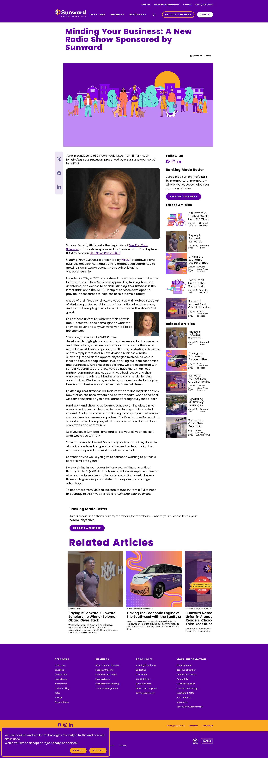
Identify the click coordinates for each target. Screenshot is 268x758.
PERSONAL (98, 14)
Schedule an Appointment (166, 4)
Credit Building (143, 679)
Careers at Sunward (186, 674)
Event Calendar (143, 683)
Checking (59, 670)
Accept (98, 750)
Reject (78, 750)
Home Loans (61, 679)
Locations (145, 4)
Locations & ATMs (185, 693)
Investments (61, 683)
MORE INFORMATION (191, 659)
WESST (126, 260)
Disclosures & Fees (186, 683)
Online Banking (62, 688)
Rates (57, 693)
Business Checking (104, 670)
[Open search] (154, 15)
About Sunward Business (107, 665)
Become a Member (184, 196)
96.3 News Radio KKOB (105, 253)
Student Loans (62, 702)
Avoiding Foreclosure (146, 665)
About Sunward (184, 665)
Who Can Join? (184, 697)
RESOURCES (138, 14)
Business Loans (102, 679)
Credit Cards (61, 674)
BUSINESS (117, 14)
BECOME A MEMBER (178, 14)
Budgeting (141, 670)
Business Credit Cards (106, 674)
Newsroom (182, 702)
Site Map (122, 745)
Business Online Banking (107, 683)
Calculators (141, 674)
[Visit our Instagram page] (173, 162)
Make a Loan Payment (147, 688)
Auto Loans (60, 665)
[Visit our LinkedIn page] (179, 162)
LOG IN (205, 14)
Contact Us (182, 679)
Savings (58, 697)
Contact (187, 4)
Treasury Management (106, 688)
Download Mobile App (187, 688)
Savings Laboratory (145, 693)
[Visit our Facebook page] (168, 162)
